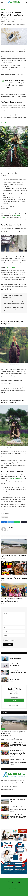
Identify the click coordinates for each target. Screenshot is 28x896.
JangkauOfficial (8, 24)
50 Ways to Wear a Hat (12, 267)
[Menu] (2, 2)
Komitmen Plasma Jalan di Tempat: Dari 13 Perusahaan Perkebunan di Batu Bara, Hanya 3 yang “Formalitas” (18, 761)
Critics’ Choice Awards (16, 478)
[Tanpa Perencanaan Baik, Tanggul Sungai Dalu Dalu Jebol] (14, 546)
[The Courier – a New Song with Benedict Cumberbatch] (5, 679)
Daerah (3, 729)
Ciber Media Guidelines (13, 888)
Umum (3, 9)
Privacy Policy (11, 705)
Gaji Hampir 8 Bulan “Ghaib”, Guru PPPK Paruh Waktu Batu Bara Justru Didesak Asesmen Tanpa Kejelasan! (18, 744)
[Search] (26, 2)
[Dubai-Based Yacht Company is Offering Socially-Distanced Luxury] (5, 672)
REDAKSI (7, 886)
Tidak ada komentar (13, 26)
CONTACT (12, 886)
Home (2, 5)
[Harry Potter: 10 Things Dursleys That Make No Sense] (5, 665)
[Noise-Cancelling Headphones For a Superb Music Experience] (5, 658)
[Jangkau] (14, 2)
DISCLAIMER (18, 886)
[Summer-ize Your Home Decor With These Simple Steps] (14, 36)
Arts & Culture (5, 517)
